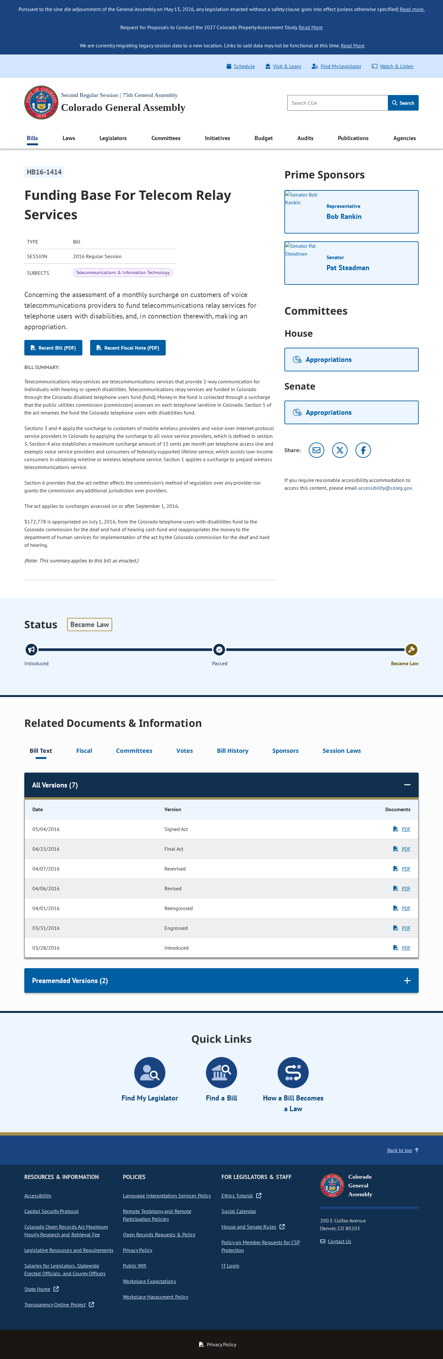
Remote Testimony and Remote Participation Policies (157, 1215)
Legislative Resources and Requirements (69, 1250)
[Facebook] (363, 450)
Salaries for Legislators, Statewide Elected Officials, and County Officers (65, 1269)
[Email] (316, 450)
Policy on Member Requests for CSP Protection (261, 1246)
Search (406, 103)
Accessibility (37, 1195)
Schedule (244, 66)
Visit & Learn (287, 66)
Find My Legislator (341, 66)
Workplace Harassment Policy (155, 1296)
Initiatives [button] (217, 138)
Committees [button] (166, 138)
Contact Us (339, 1241)
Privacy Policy (137, 1250)
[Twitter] (340, 450)
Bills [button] (32, 138)
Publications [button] (353, 138)
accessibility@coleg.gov (385, 488)
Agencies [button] (404, 138)
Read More (310, 27)
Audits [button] (305, 138)
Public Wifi (134, 1265)
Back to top (399, 1150)
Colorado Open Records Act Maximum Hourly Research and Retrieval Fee (66, 1230)
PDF (406, 829)
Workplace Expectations (149, 1281)
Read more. (412, 9)
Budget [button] (264, 138)
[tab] (40, 751)
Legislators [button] (113, 138)
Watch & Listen (396, 66)
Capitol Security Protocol (51, 1211)
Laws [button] (69, 138)
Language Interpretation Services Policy (167, 1195)
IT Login (230, 1265)
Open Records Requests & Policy (159, 1234)
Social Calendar (239, 1211)
